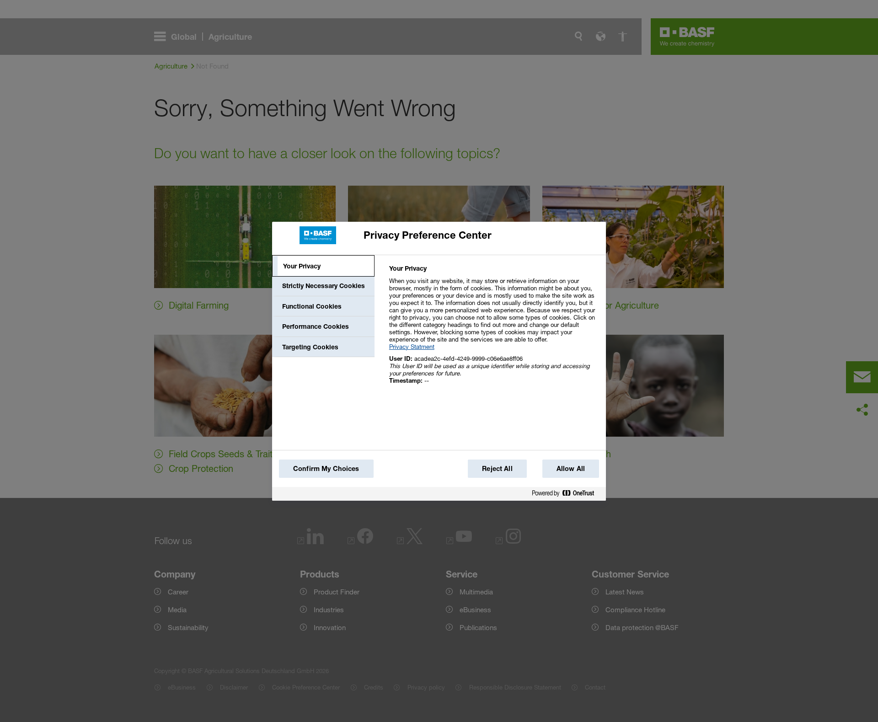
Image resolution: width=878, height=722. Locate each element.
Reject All (497, 468)
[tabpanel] (494, 329)
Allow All (571, 468)
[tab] (323, 266)
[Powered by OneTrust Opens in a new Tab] (566, 495)
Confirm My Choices (326, 468)
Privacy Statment (411, 346)
